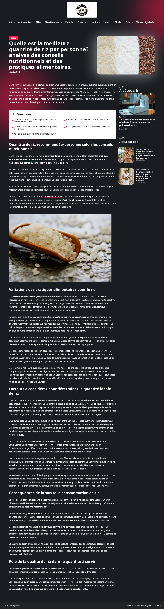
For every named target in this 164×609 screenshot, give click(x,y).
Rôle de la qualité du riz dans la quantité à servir (35, 134)
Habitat (122, 117)
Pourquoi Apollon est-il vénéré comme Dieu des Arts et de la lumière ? (144, 176)
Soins (13, 38)
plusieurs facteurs (53, 196)
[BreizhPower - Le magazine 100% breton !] (82, 10)
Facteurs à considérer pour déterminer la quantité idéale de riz (35, 127)
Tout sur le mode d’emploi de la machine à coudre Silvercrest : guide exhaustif (137, 122)
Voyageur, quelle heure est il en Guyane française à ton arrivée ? (145, 154)
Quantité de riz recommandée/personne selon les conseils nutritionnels (35, 120)
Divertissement (143, 149)
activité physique (72, 200)
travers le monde (33, 159)
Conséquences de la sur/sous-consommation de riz (88, 126)
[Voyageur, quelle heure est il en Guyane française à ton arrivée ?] (126, 155)
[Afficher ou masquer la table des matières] (72, 114)
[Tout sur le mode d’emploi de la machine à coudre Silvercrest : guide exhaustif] (137, 104)
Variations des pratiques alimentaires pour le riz (87, 119)
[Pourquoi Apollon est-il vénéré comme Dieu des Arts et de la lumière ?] (126, 176)
